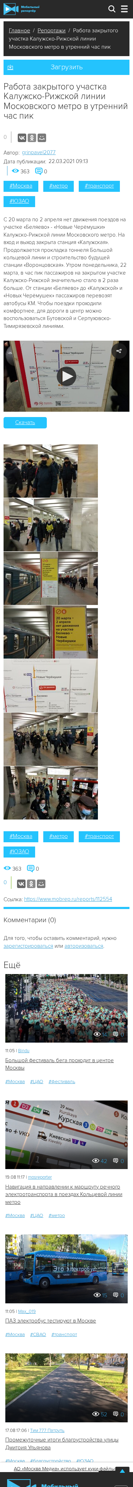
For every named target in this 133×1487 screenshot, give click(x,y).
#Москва (21, 185)
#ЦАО (36, 1081)
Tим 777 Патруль (47, 1430)
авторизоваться (84, 946)
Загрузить (67, 67)
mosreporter (40, 1177)
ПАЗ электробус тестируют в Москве (50, 1321)
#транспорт (99, 185)
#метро (58, 185)
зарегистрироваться (28, 946)
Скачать (25, 422)
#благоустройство (50, 1461)
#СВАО (38, 1334)
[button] (66, 376)
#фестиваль (62, 1081)
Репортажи (52, 30)
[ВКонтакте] (22, 138)
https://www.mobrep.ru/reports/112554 (68, 899)
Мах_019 (27, 1311)
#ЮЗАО (19, 201)
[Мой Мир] (42, 138)
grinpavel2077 (39, 152)
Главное (19, 30)
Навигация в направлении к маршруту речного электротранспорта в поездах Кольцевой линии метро (63, 1194)
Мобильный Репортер (21, 9)
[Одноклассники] (32, 138)
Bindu (23, 1051)
